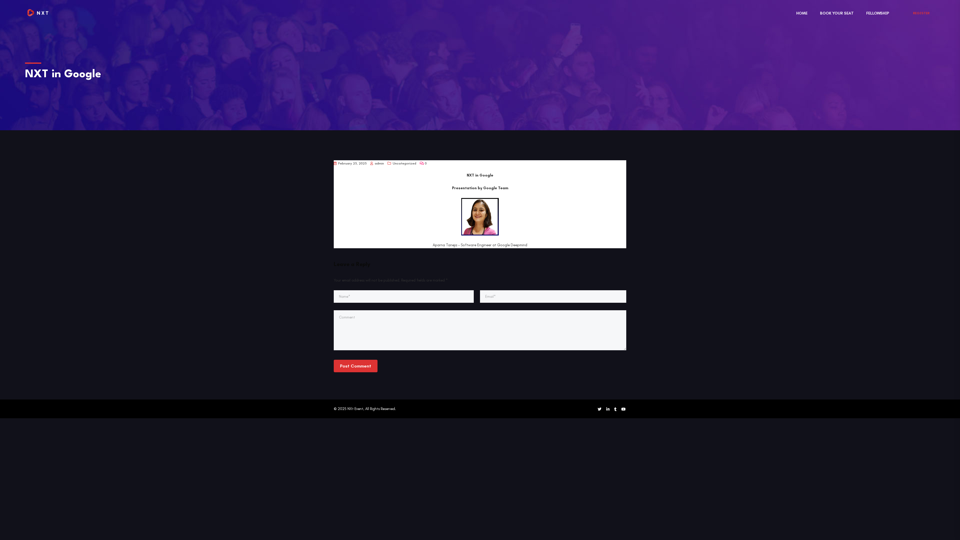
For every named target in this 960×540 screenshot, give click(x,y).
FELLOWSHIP (877, 13)
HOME (802, 13)
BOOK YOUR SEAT (837, 13)
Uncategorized (404, 163)
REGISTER (921, 13)
